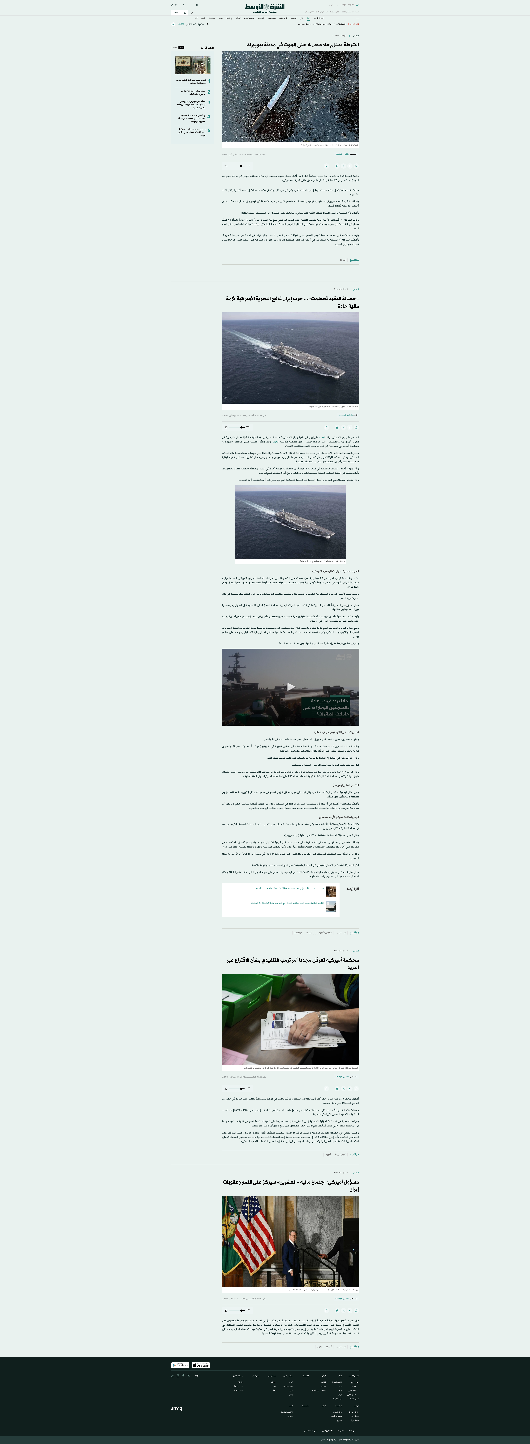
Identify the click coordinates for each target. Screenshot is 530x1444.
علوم (274, 1387)
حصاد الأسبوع (337, 1412)
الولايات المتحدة (337, 1382)
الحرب (276, 442)
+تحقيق (339, 1421)
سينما (291, 1391)
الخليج (354, 1387)
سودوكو (290, 1417)
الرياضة (238, 18)
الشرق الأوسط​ (319, 18)
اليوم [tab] (181, 47)
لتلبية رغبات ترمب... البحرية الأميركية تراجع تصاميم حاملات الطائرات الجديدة (287, 903)
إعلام (291, 1395)
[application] (290, 687)
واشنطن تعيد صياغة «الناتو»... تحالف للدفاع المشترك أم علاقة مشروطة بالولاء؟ (191, 118)
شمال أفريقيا (352, 1391)
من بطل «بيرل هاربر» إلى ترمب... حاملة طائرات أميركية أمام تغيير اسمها (289, 888)
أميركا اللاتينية (337, 1399)
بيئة (274, 1391)
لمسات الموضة (238, 1391)
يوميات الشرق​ (249, 18)
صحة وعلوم (272, 18)
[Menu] (357, 18)
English (351, 5)
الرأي (301, 18)
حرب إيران (341, 932)
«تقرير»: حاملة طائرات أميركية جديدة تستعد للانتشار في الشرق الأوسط (192, 132)
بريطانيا (298, 932)
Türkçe (343, 5)
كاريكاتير (323, 1387)
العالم (308, 18)
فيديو (221, 18)
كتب (291, 1382)
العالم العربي (355, 1382)
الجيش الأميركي (324, 932)
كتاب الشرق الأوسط (319, 1391)
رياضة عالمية (355, 1421)
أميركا (343, 260)
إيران (319, 1346)
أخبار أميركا (340, 1154)
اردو (337, 5)
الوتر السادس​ (288, 1387)
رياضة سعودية (354, 1412)
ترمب (322, 437)
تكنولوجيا (261, 18)
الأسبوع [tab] (175, 47)
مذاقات (240, 1382)
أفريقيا (340, 1395)
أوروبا (340, 1387)
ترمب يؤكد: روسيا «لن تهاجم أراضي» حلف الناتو (193, 93)
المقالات (323, 1382)
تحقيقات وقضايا (336, 1417)
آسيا (340, 1391)
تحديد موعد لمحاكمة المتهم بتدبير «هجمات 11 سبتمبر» (191, 82)
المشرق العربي (351, 1395)
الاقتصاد (293, 18)
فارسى (331, 5)
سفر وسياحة (238, 1387)
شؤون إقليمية (354, 1399)
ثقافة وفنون (283, 18)
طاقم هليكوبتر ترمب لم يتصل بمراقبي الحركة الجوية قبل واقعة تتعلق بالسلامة (191, 104)
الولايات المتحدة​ (339, 35)
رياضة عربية (355, 1417)
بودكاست (212, 18)
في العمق (229, 18)
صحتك (273, 1382)
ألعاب (203, 18)
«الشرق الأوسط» (342, 154)
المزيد (196, 18)
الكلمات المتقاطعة (287, 1412)
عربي (357, 5)
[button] (290, 687)
